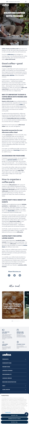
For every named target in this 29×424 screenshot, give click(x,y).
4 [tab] (16, 321)
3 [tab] (15, 321)
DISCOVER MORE (15, 316)
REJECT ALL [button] (14, 422)
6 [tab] (19, 321)
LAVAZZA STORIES (7, 370)
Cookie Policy (8, 412)
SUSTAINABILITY (7, 374)
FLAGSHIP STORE (21, 344)
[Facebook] (9, 275)
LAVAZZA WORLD (7, 378)
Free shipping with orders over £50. (14, 1)
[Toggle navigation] (26, 5)
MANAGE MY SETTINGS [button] (14, 418)
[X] (14, 275)
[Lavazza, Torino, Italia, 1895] (5, 5)
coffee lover (10, 54)
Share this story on (14, 271)
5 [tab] (17, 321)
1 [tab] (12, 321)
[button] (26, 2)
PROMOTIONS (6, 366)
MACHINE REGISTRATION (9, 381)
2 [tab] (13, 321)
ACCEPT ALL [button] (14, 415)
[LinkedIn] (20, 275)
